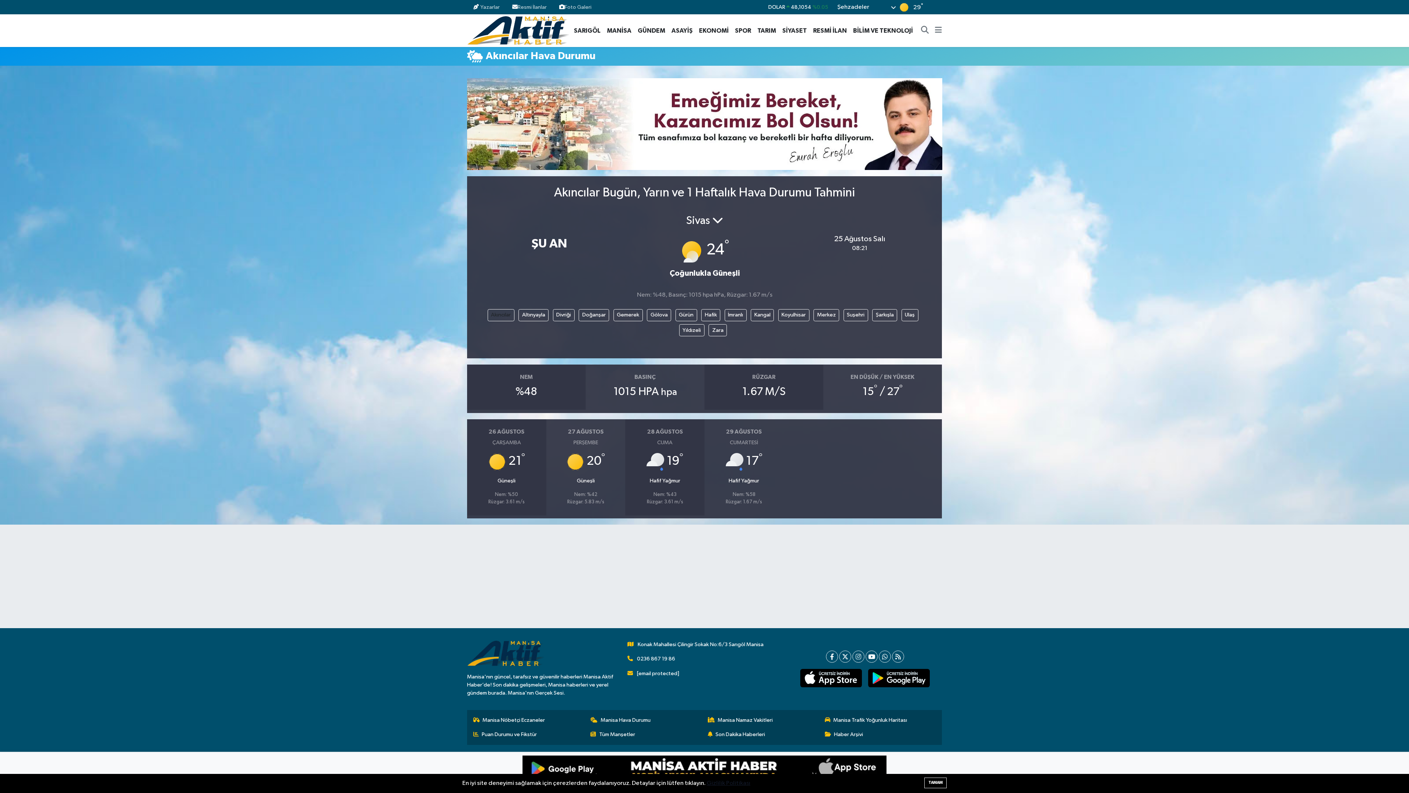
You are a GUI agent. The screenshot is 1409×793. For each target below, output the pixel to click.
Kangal (762, 315)
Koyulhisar (794, 315)
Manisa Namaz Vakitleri (745, 720)
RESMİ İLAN (830, 31)
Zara (718, 330)
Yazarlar (490, 7)
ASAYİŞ (682, 31)
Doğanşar (594, 315)
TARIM (766, 31)
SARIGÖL (587, 31)
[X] (845, 657)
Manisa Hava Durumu (626, 720)
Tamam (935, 783)
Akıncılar (501, 315)
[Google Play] (613, 772)
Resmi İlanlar (532, 7)
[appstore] (830, 678)
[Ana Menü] (938, 31)
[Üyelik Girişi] (939, 7)
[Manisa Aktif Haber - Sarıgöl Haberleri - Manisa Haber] (518, 30)
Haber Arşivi (848, 734)
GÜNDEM (651, 31)
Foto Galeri (578, 7)
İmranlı (735, 315)
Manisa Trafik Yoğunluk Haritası (870, 720)
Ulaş (910, 315)
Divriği (563, 315)
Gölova (659, 315)
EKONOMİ (714, 31)
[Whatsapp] (885, 657)
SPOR (743, 31)
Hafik (711, 315)
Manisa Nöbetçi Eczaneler (514, 720)
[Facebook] (832, 657)
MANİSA (619, 31)
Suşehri (855, 315)
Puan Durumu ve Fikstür (509, 734)
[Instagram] (858, 657)
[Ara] (925, 31)
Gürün (686, 315)
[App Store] (795, 772)
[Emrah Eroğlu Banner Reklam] (704, 124)
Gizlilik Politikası (728, 783)
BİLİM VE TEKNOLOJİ (883, 31)
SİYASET (794, 31)
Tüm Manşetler (617, 734)
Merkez (826, 315)
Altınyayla (533, 315)
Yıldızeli (691, 330)
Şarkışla (885, 315)
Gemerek (628, 315)
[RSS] (898, 657)
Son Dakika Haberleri (740, 734)
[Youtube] (872, 657)
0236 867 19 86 (656, 659)
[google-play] (898, 678)
